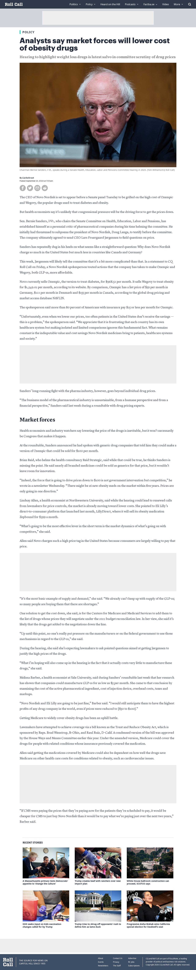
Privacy (116, 962)
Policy (28, 32)
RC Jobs (131, 962)
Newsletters (103, 965)
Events (101, 962)
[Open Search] (189, 4)
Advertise (132, 958)
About (100, 958)
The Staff (117, 965)
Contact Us (117, 958)
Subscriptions (134, 965)
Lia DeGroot (28, 178)
